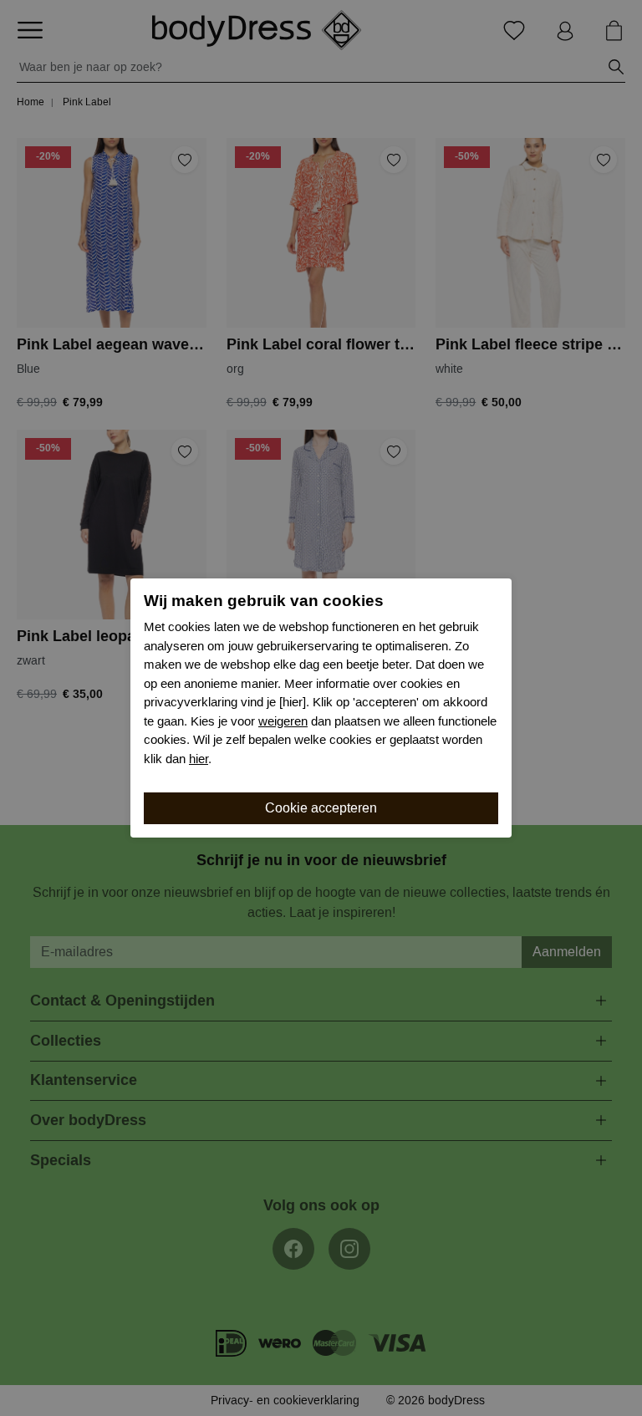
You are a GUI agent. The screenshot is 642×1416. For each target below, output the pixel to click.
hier (198, 759)
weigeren (283, 721)
